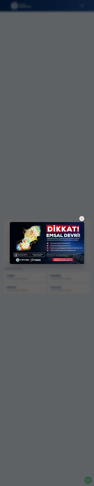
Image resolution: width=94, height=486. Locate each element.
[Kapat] (81, 218)
